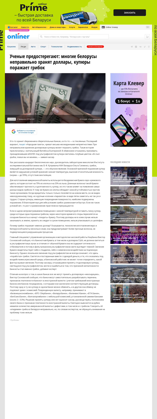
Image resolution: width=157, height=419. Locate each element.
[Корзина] (147, 36)
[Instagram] (136, 46)
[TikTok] (145, 46)
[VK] (140, 46)
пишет (22, 144)
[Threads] (149, 46)
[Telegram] (131, 46)
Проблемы (15, 320)
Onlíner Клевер (112, 27)
